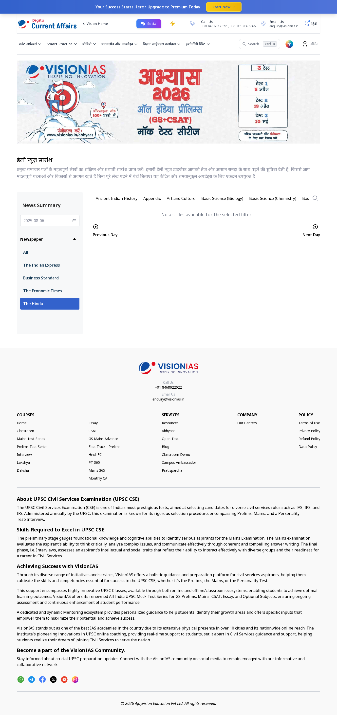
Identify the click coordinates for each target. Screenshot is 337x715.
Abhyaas (168, 430)
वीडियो (87, 44)
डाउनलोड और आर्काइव (117, 44)
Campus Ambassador (179, 462)
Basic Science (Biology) (222, 198)
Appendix (152, 198)
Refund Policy (309, 438)
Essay (93, 423)
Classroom (25, 430)
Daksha (23, 470)
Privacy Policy (309, 430)
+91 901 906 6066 (243, 26)
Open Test (170, 438)
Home (22, 423)
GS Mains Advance (103, 438)
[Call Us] (192, 23)
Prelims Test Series (32, 446)
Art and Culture (181, 198)
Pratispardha (172, 470)
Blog (165, 446)
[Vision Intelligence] (289, 44)
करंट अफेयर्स (28, 44)
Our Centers (247, 423)
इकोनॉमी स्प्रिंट (195, 44)
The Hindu (33, 303)
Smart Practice (60, 44)
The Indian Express (41, 265)
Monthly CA (98, 478)
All (25, 252)
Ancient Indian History (116, 198)
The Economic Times (42, 291)
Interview (24, 454)
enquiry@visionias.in (168, 399)
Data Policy (308, 446)
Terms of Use (309, 423)
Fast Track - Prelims (104, 446)
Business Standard (41, 278)
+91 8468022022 (168, 387)
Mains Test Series (31, 438)
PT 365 (94, 462)
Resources (170, 423)
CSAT (93, 430)
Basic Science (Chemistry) (272, 198)
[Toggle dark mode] (172, 23)
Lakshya (23, 462)
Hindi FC (95, 454)
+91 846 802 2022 (214, 26)
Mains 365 (97, 470)
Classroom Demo (176, 454)
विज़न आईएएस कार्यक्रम (159, 44)
